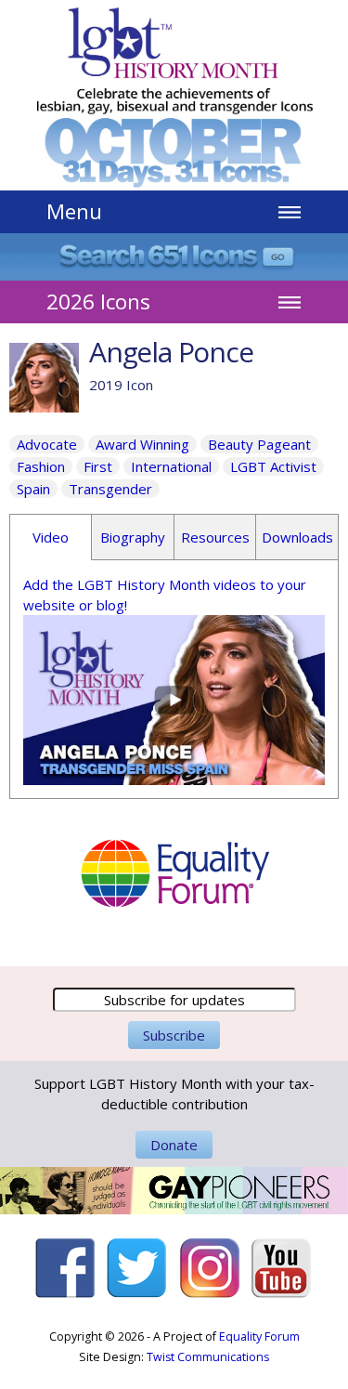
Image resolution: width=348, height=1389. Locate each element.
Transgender (110, 488)
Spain (33, 488)
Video (50, 537)
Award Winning (142, 444)
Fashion (41, 466)
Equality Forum (259, 1336)
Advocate (47, 444)
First (98, 466)
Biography (132, 537)
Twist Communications (208, 1357)
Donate (174, 1144)
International (171, 466)
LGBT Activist (273, 466)
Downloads (297, 537)
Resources (215, 537)
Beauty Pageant (259, 444)
